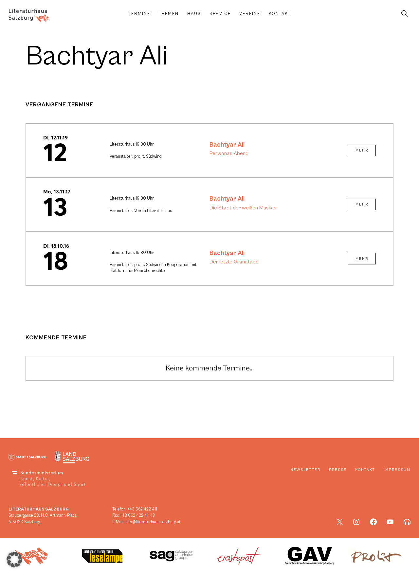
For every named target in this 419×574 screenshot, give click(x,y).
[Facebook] (373, 522)
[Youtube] (390, 522)
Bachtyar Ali (227, 144)
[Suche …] (404, 13)
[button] (14, 559)
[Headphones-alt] (407, 522)
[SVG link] (29, 15)
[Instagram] (356, 522)
